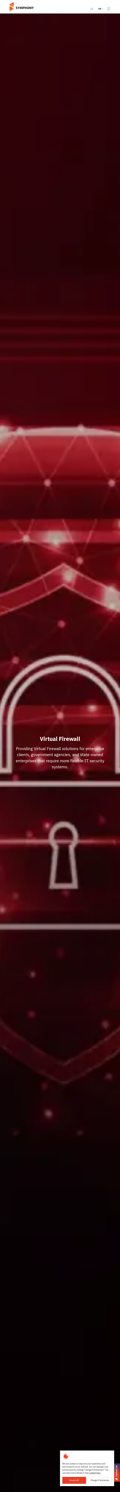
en (99, 8)
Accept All (74, 1480)
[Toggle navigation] (108, 8)
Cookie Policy (95, 1473)
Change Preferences (99, 1480)
